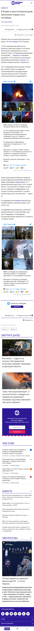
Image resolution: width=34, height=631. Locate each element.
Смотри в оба (10, 538)
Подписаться (17, 306)
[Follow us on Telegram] (19, 613)
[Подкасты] (28, 613)
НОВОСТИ (7, 491)
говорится (15, 55)
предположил (20, 182)
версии (18, 200)
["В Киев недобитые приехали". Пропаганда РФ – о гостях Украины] (17, 558)
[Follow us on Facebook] (3, 613)
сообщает (15, 42)
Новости (4, 8)
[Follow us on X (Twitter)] (7, 613)
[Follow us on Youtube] (11, 613)
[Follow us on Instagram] (15, 613)
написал (23, 60)
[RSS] (23, 613)
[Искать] (27, 628)
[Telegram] (17, 628)
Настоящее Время (6, 22)
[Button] (9, 29)
